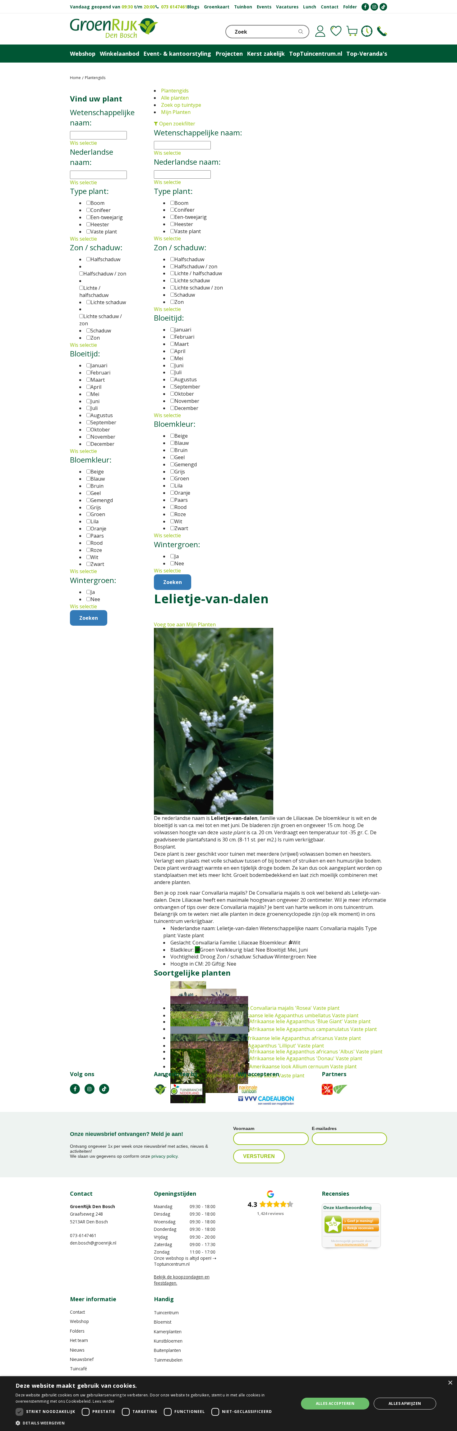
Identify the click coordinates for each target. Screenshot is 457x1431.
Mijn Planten (176, 112)
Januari (182, 329)
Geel (179, 457)
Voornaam (243, 1128)
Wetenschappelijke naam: (198, 132)
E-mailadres (324, 1128)
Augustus (185, 379)
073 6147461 (174, 7)
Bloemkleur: (175, 424)
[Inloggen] (320, 31)
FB (75, 1089)
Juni (178, 365)
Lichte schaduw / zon (198, 287)
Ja (176, 556)
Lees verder (103, 1401)
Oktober (184, 393)
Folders (77, 1331)
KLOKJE (366, 31)
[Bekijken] (352, 31)
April (179, 351)
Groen (181, 478)
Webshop (79, 1321)
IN (90, 1089)
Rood (180, 507)
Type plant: (173, 191)
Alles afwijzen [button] (405, 1403)
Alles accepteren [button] (335, 1403)
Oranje (182, 492)
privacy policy (164, 1156)
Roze (180, 514)
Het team (79, 1340)
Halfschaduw (189, 259)
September (187, 386)
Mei (178, 358)
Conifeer (184, 209)
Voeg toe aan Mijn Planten (185, 624)
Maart (181, 344)
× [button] (450, 1383)
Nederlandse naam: (187, 162)
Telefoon (382, 31)
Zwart (181, 528)
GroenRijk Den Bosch (92, 1206)
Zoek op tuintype (181, 104)
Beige (181, 435)
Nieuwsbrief (82, 1359)
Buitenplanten (167, 1350)
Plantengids (175, 90)
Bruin (180, 450)
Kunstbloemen (168, 1341)
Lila (178, 485)
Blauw (181, 443)
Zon (179, 302)
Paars (181, 500)
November (186, 401)
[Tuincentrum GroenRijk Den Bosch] (114, 29)
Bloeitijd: (169, 318)
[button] (153, 1422)
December (186, 408)
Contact (77, 1312)
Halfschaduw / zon (195, 266)
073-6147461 (83, 1235)
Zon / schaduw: (180, 247)
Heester (183, 224)
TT (104, 1089)
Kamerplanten (168, 1332)
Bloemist (162, 1322)
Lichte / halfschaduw (198, 273)
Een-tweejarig (190, 217)
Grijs (179, 471)
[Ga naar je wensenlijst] (336, 31)
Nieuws (77, 1350)
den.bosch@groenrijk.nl (93, 1243)
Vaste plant (187, 231)
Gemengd (185, 464)
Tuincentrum (166, 1313)
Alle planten (175, 97)
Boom (181, 203)
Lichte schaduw (192, 280)
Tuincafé (78, 1369)
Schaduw (184, 294)
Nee (179, 563)
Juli (178, 372)
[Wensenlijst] (336, 31)
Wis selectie (167, 152)
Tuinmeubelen (168, 1360)
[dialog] (228, 1403)
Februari (184, 336)
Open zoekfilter (176, 123)
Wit (178, 521)
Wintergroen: (177, 544)
